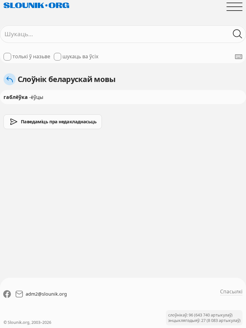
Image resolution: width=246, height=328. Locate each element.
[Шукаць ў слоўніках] (237, 34)
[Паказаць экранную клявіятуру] (238, 57)
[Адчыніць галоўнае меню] (234, 6)
